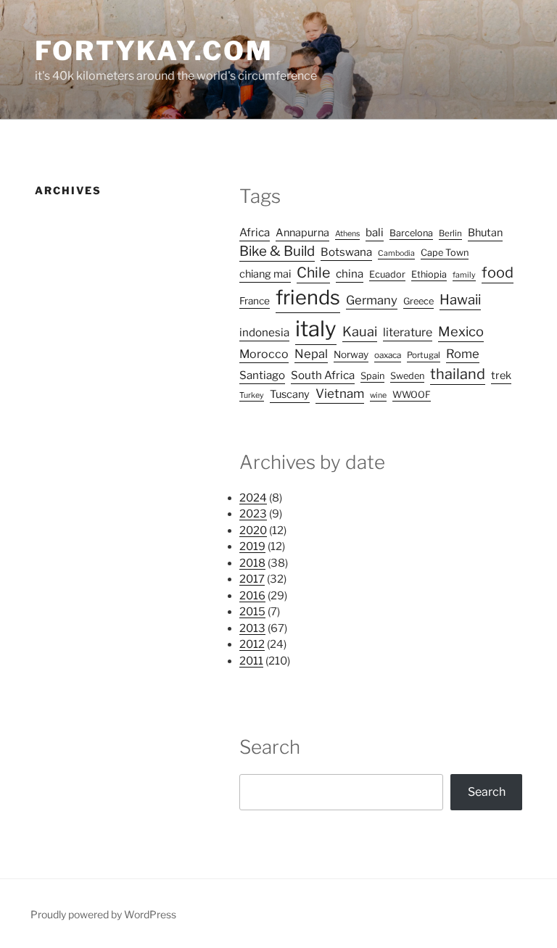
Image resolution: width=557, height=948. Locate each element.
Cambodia (396, 253)
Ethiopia (429, 274)
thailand (457, 374)
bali (375, 232)
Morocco (264, 354)
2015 (252, 611)
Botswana (346, 252)
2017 (252, 579)
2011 (251, 661)
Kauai (359, 331)
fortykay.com (154, 51)
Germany (371, 300)
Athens (347, 233)
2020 (253, 530)
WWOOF (411, 394)
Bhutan (485, 232)
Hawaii (460, 299)
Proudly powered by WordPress (103, 914)
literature (407, 332)
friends (308, 297)
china (349, 273)
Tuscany (290, 394)
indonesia (264, 332)
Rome (462, 353)
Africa (254, 232)
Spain (372, 375)
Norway (351, 354)
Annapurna (302, 232)
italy (316, 328)
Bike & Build (277, 251)
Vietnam (339, 393)
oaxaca (387, 355)
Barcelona (411, 233)
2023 (253, 513)
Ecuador (387, 274)
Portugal (423, 355)
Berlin (450, 233)
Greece (418, 301)
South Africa (323, 375)
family (464, 275)
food (497, 272)
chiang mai (265, 273)
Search (487, 792)
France (254, 301)
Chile (313, 272)
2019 (252, 546)
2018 (252, 563)
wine (378, 395)
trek (501, 375)
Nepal (311, 353)
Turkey (251, 395)
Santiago (262, 375)
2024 (253, 497)
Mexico (461, 331)
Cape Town (445, 252)
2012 (252, 644)
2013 (252, 628)
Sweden (407, 375)
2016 (252, 595)
